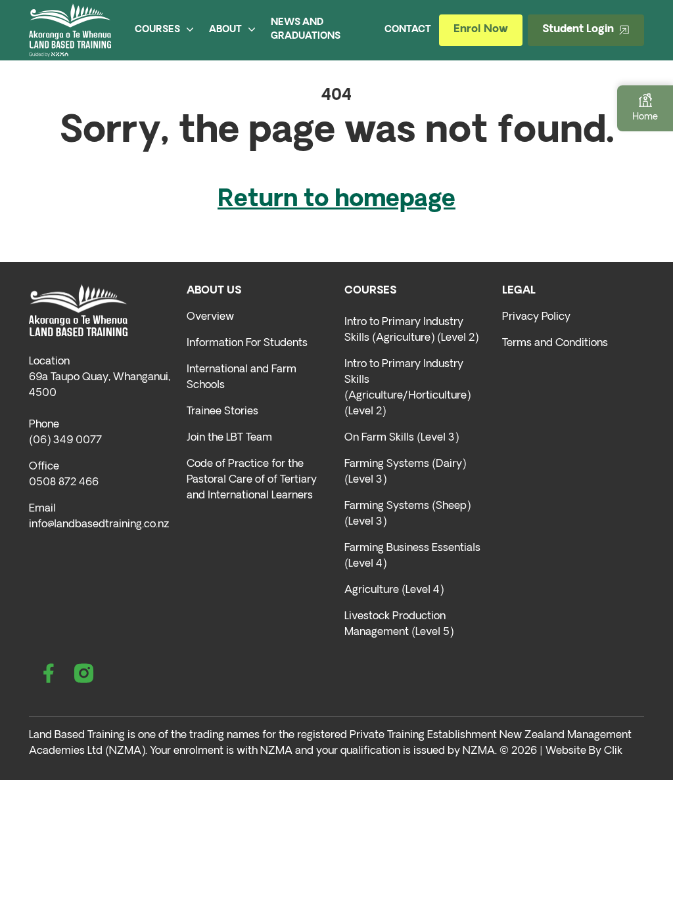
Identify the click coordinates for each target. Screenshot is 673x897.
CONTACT (407, 30)
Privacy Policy (536, 317)
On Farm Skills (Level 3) (401, 438)
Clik (613, 751)
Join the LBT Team (229, 438)
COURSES (157, 30)
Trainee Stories (222, 411)
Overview (210, 317)
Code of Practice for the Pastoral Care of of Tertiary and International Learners (252, 480)
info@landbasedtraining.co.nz (99, 524)
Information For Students (247, 343)
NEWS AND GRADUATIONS (305, 29)
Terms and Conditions (555, 343)
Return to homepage (336, 200)
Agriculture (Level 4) (394, 590)
